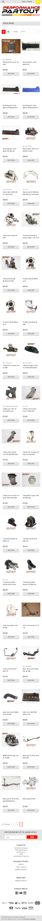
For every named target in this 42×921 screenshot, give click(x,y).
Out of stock (30, 73)
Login (23, 1)
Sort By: (15, 31)
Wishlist (21, 864)
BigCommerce (12, 919)
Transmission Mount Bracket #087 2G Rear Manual (9, 584)
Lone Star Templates (29, 919)
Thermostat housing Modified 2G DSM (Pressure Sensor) (9, 281)
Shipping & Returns (21, 869)
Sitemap (22, 917)
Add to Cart (11, 73)
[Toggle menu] (3, 3)
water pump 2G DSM (29, 799)
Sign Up (29, 1)
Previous (7, 824)
